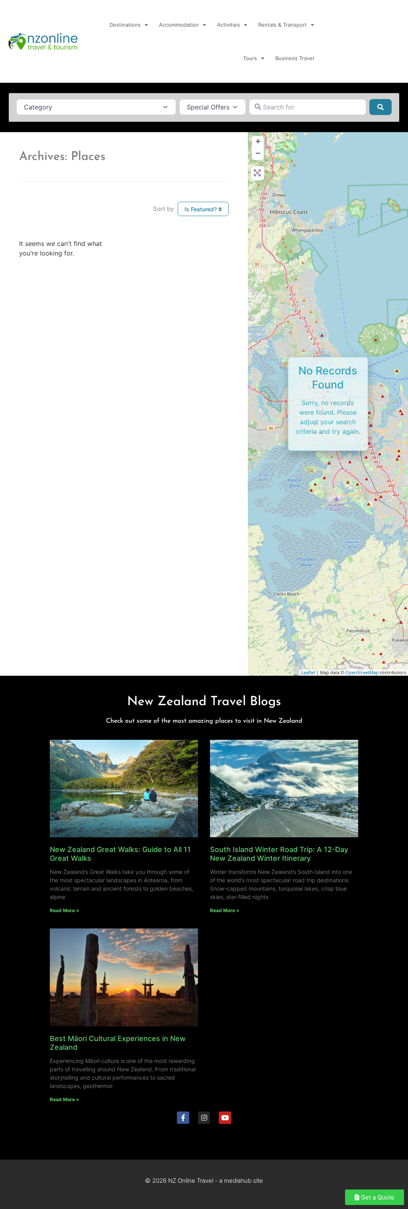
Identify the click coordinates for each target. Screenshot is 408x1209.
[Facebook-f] (183, 1118)
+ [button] (258, 141)
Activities (228, 24)
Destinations (125, 24)
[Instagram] (204, 1118)
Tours (250, 58)
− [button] (258, 153)
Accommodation (179, 24)
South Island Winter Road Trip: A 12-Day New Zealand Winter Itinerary (279, 853)
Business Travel (294, 58)
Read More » (64, 910)
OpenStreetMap (362, 672)
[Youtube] (225, 1118)
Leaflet (308, 672)
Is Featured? (201, 209)
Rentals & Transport (282, 24)
